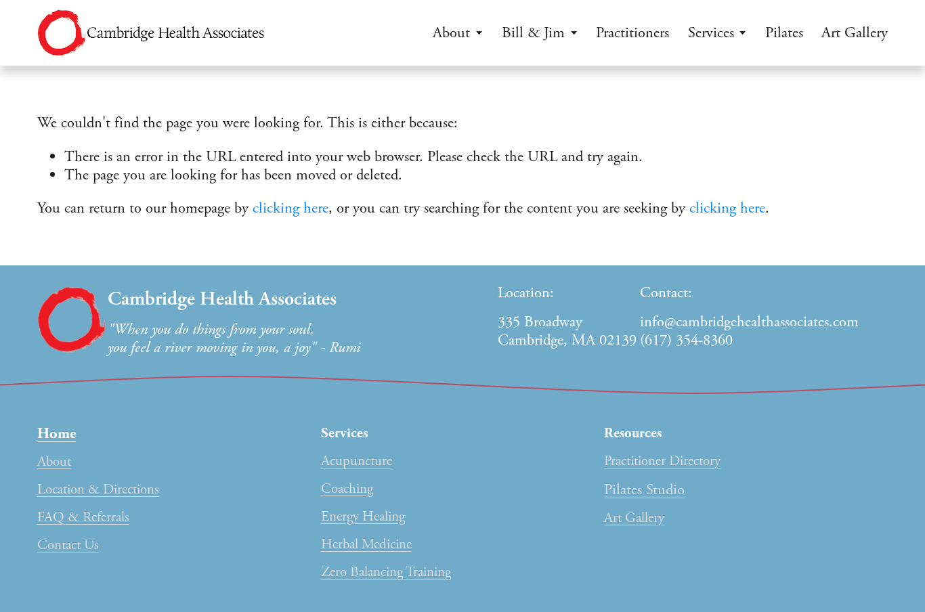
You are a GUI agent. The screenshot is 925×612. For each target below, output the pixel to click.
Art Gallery (854, 33)
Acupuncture (356, 461)
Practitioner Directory (662, 461)
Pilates (784, 33)
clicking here (290, 208)
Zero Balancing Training (386, 572)
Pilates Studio (644, 490)
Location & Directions (98, 489)
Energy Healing (363, 516)
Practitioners (632, 33)
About (54, 462)
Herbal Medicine (366, 544)
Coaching (347, 489)
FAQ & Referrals (83, 517)
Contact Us (68, 545)
